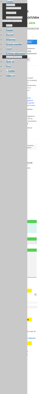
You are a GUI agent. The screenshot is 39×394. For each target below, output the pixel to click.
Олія (29, 51)
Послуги (9, 35)
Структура (10, 5)
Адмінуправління (13, 8)
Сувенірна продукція (28, 53)
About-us (10, 61)
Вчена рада (11, 13)
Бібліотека (10, 39)
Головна (9, 1)
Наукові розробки (14, 44)
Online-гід (10, 75)
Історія (9, 25)
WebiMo (32, 338)
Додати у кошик (29, 42)
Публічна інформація (15, 53)
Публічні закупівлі (14, 57)
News (8, 66)
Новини (9, 30)
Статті (9, 49)
